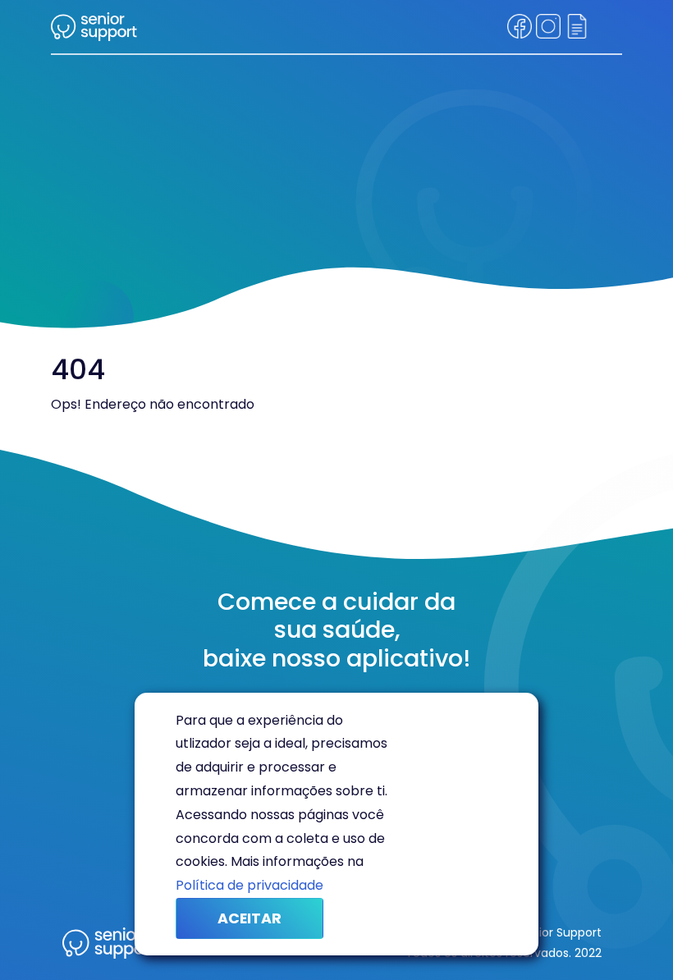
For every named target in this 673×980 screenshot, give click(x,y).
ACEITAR (249, 918)
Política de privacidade (249, 885)
